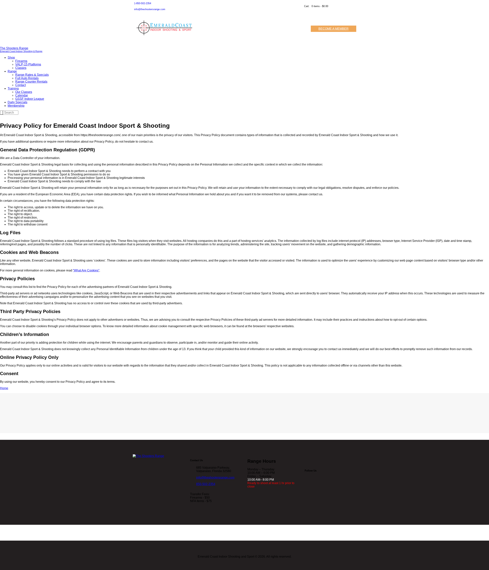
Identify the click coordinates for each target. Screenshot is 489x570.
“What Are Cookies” (86, 270)
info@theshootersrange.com (215, 477)
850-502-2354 (205, 484)
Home (4, 388)
